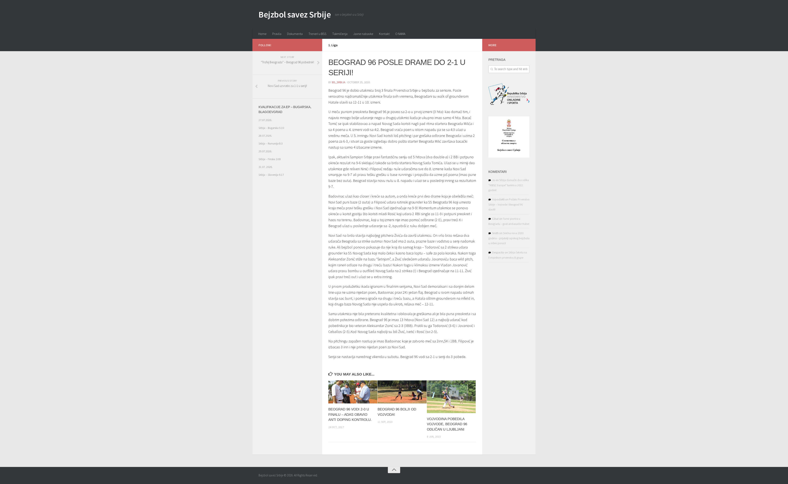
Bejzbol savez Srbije (295, 14)
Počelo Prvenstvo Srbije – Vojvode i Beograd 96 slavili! (508, 204)
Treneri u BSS (317, 34)
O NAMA (400, 34)
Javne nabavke (363, 34)
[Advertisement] (287, 259)
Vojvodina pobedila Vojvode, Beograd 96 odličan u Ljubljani (447, 424)
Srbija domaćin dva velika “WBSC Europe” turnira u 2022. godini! (508, 185)
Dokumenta (295, 34)
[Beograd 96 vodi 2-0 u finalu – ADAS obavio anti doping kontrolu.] (352, 391)
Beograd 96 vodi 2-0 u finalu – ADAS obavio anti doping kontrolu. (350, 414)
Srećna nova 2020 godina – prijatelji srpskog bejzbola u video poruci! (508, 238)
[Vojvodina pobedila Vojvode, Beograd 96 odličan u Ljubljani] (451, 396)
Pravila (276, 34)
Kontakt (384, 34)
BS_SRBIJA (338, 82)
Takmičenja (339, 34)
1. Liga (333, 45)
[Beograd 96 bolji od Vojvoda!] (402, 391)
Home (262, 34)
